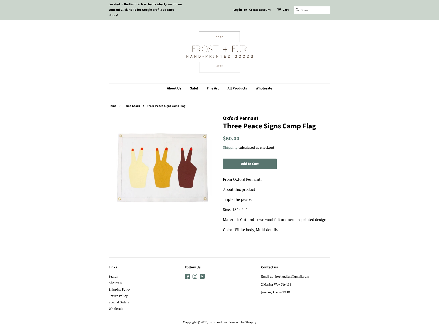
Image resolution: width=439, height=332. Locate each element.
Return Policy (118, 296)
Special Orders (119, 302)
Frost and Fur (218, 322)
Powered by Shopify (242, 322)
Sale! (194, 88)
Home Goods (131, 106)
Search (113, 276)
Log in (237, 10)
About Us (174, 88)
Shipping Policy (120, 289)
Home (112, 106)
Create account (259, 10)
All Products (237, 88)
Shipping (230, 147)
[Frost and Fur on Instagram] (194, 277)
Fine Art (213, 88)
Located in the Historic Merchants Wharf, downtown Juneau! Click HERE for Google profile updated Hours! (145, 10)
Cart (286, 10)
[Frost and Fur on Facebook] (187, 277)
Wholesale (264, 88)
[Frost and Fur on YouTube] (202, 277)
